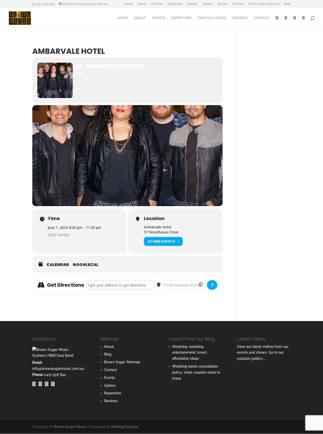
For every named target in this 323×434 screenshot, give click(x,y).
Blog (287, 4)
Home (129, 4)
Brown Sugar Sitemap (264, 4)
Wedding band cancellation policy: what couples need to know (196, 372)
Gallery (192, 4)
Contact (207, 4)
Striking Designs (124, 427)
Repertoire (175, 4)
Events (222, 4)
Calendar (57, 264)
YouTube (157, 4)
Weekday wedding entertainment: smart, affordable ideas (189, 353)
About (142, 4)
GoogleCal (85, 264)
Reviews (238, 4)
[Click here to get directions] (212, 285)
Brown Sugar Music (70, 427)
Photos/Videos (212, 18)
